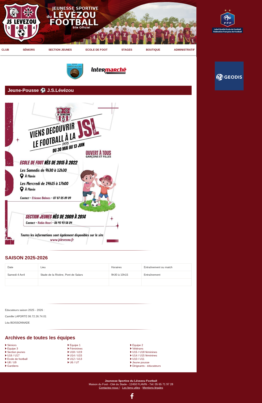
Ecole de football (17, 358)
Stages (126, 49)
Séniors (29, 49)
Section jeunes (60, 49)
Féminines (76, 348)
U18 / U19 (76, 352)
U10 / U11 (138, 358)
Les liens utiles (131, 387)
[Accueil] (98, 22)
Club (5, 49)
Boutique (153, 49)
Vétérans (137, 348)
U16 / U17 (13, 355)
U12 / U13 (76, 358)
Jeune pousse (140, 362)
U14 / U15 (76, 355)
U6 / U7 (74, 362)
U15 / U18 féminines (144, 352)
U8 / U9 (11, 362)
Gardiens (12, 365)
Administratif (184, 49)
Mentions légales (153, 387)
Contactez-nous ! (109, 387)
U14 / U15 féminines (144, 355)
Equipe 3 (12, 348)
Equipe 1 (75, 345)
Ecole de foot (97, 49)
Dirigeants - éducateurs (146, 365)
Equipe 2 (137, 345)
